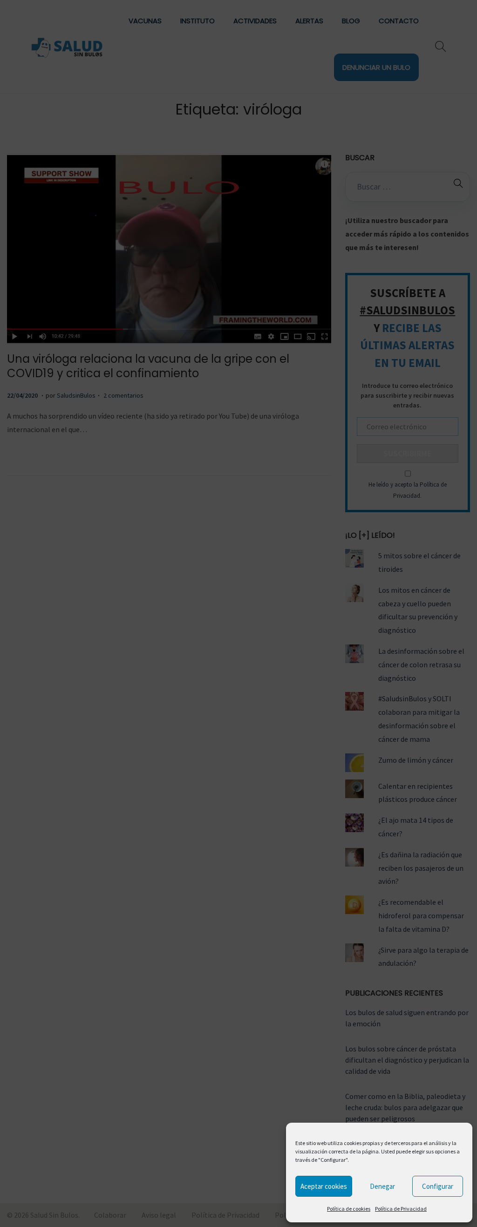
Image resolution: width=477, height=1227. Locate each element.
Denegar (382, 1186)
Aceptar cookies (323, 1186)
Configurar (437, 1186)
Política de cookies (348, 1208)
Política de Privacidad (401, 1208)
